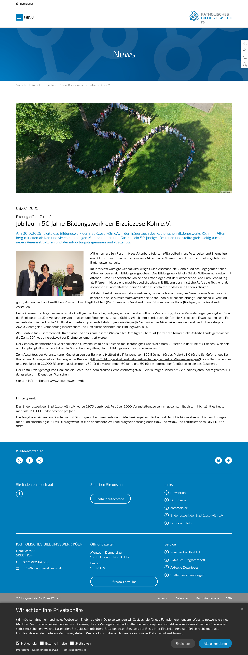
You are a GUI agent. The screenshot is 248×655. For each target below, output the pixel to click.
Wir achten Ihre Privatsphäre (49, 610)
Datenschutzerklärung (166, 633)
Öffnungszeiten (102, 544)
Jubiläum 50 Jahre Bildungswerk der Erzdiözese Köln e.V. (79, 85)
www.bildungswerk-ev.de (67, 380)
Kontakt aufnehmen (110, 498)
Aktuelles (37, 85)
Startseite (21, 85)
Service (170, 544)
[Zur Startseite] (198, 17)
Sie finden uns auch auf (34, 484)
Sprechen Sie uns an (106, 484)
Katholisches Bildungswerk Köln (49, 544)
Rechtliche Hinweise (74, 649)
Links (168, 484)
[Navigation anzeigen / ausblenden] (19, 17)
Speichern (183, 643)
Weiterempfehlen (29, 451)
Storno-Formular (124, 581)
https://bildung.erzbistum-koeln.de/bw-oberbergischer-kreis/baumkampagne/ (145, 359)
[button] (244, 43)
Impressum (22, 649)
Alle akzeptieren (215, 643)
